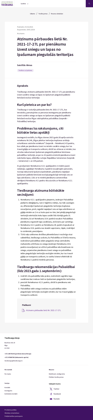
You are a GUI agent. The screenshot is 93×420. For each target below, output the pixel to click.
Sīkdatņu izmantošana (12, 413)
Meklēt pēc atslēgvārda (57, 374)
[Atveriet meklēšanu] (89, 3)
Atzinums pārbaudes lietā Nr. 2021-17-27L (43, 310)
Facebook (57, 394)
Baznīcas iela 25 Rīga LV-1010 (10, 345)
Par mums (8, 374)
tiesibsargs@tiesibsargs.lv (13, 361)
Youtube (56, 399)
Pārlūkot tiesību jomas (56, 377)
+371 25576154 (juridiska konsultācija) (18, 354)
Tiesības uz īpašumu (25, 70)
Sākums (32, 14)
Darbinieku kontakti (11, 394)
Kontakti (7, 387)
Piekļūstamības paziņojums (14, 416)
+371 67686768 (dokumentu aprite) (16, 357)
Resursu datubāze (57, 14)
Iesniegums (8, 391)
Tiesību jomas (43, 14)
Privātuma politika (10, 410)
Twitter (56, 389)
